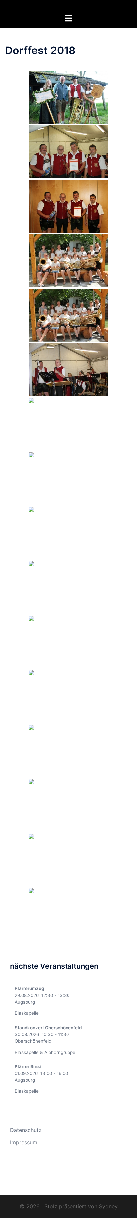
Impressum (23, 1142)
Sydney (108, 1206)
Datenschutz (26, 1130)
